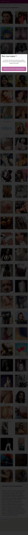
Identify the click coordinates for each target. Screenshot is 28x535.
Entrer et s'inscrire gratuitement (14, 69)
